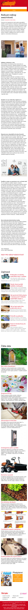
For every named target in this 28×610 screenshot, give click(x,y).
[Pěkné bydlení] (4, 593)
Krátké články (12, 20)
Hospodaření (7, 20)
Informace (5, 599)
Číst (18, 577)
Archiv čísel (18, 581)
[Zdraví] (23, 593)
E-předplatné (6, 597)
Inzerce (14, 597)
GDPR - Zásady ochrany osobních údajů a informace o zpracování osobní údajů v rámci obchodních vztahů (14, 608)
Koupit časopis (17, 579)
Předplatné (16, 595)
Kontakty (21, 597)
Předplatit (17, 575)
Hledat (14, 10)
